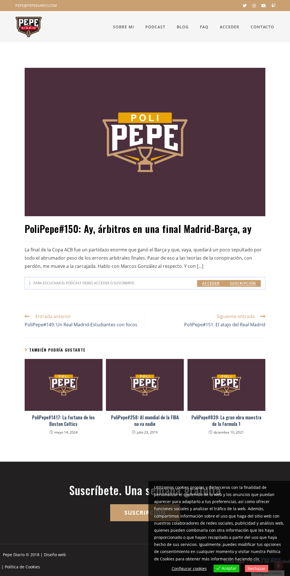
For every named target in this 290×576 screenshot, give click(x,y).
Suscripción (243, 283)
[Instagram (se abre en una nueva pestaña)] (254, 6)
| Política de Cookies (20, 566)
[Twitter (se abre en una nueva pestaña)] (245, 6)
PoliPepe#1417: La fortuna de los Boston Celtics (63, 420)
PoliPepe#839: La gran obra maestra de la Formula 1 (226, 420)
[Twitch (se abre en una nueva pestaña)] (272, 6)
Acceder (211, 283)
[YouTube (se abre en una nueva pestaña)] (264, 6)
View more (271, 559)
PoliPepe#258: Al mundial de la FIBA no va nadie (145, 420)
